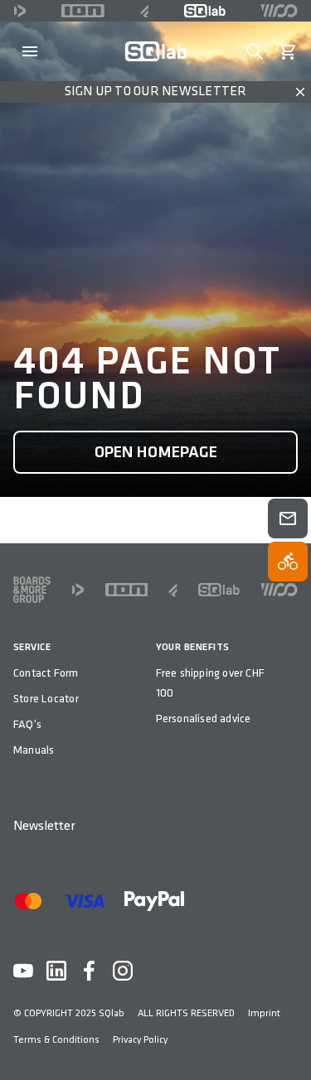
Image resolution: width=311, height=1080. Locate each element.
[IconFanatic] (144, 10)
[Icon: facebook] (90, 971)
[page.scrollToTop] (288, 1040)
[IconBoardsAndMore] (32, 589)
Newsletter (44, 826)
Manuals (33, 750)
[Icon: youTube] (23, 971)
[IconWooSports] (279, 10)
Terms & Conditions (56, 1040)
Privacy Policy (140, 1040)
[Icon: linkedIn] (56, 971)
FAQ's (27, 724)
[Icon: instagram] (123, 971)
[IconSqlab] (205, 10)
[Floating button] (288, 518)
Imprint (264, 1013)
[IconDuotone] (20, 10)
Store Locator (46, 699)
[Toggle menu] (29, 51)
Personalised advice (203, 718)
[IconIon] (82, 10)
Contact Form (46, 673)
